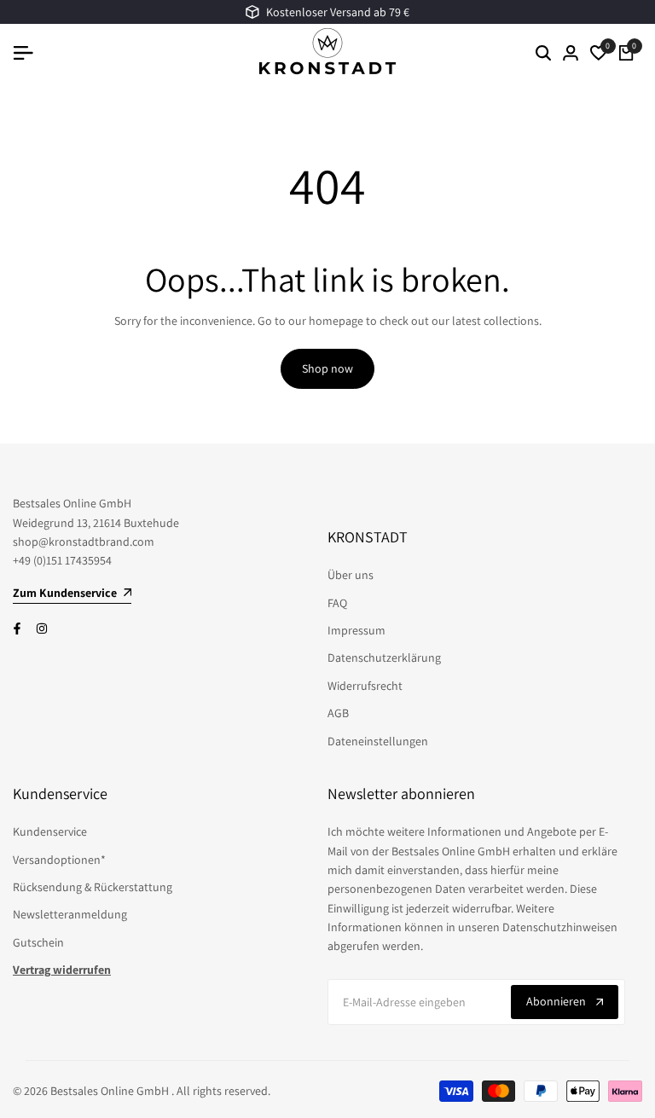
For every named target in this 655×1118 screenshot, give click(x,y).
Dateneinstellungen (378, 741)
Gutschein (38, 942)
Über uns (351, 574)
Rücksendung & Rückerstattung (92, 887)
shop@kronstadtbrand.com (83, 541)
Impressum (356, 630)
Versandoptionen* (59, 859)
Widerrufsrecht (365, 685)
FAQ (337, 603)
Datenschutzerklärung (384, 657)
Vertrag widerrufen (62, 969)
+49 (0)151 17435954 (62, 560)
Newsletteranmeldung (70, 914)
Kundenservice (50, 831)
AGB (338, 713)
